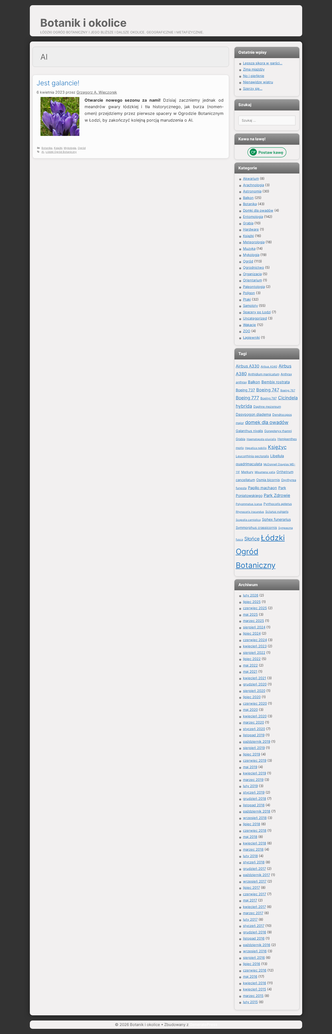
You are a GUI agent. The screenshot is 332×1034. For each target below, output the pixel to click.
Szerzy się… (252, 88)
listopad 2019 (254, 735)
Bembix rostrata (275, 382)
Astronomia (252, 191)
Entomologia (253, 216)
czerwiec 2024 (255, 640)
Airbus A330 (247, 366)
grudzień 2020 (255, 684)
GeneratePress (203, 1024)
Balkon (248, 198)
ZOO (246, 331)
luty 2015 (250, 1002)
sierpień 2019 (254, 748)
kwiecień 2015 (254, 989)
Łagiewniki (251, 337)
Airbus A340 (269, 366)
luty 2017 (250, 919)
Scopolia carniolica (248, 520)
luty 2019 (250, 786)
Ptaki (247, 299)
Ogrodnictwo (253, 267)
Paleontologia (254, 286)
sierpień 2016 (254, 957)
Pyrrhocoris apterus (278, 504)
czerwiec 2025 (255, 608)
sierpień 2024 (254, 627)
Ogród (82, 147)
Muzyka (249, 248)
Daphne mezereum (267, 406)
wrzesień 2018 (255, 818)
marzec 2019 (253, 780)
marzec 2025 (253, 621)
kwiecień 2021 (254, 678)
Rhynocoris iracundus (250, 511)
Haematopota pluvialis (261, 439)
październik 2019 (256, 741)
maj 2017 (250, 900)
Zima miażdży (254, 69)
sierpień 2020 (254, 691)
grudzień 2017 (254, 868)
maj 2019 (250, 767)
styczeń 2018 (254, 862)
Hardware (251, 229)
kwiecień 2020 (255, 716)
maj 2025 (250, 614)
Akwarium (251, 178)
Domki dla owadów (258, 210)
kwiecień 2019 (254, 773)
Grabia (248, 223)
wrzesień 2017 (254, 881)
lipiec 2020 (252, 697)
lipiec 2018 (251, 824)
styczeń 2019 (254, 792)
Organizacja (252, 274)
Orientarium (252, 280)
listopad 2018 (254, 805)
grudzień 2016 (254, 932)
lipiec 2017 (251, 887)
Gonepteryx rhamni (278, 431)
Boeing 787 (268, 398)
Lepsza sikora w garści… (262, 63)
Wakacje (249, 325)
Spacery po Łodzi (257, 312)
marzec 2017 (253, 913)
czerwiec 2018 (254, 830)
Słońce (252, 539)
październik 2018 (256, 811)
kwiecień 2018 (254, 843)
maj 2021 (250, 671)
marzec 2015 (253, 996)
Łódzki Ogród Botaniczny (61, 151)
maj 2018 (250, 837)
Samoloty (250, 305)
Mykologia (70, 147)
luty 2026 (250, 595)
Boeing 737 (245, 390)
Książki (58, 147)
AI (43, 151)
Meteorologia (254, 242)
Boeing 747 (267, 389)
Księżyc (277, 447)
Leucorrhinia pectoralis (252, 456)
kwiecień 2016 (254, 983)
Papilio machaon (262, 487)
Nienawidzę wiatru (258, 82)
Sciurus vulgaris (276, 511)
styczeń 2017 (253, 926)
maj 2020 (250, 709)
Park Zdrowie (277, 495)
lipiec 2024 (252, 633)
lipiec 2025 (252, 602)
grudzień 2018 (254, 798)
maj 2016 (250, 976)
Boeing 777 (247, 397)
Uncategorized (255, 318)
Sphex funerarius (276, 519)
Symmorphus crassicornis (256, 527)
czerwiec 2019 (254, 760)
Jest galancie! (58, 83)
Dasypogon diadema (253, 414)
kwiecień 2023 (255, 646)
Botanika (47, 147)
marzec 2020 (253, 722)
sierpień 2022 (254, 652)
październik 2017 (256, 875)
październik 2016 (256, 945)
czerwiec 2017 (254, 894)
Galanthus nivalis (249, 431)
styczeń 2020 (254, 729)
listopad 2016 (254, 938)
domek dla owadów (266, 422)
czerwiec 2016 (254, 970)
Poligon (249, 293)
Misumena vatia (265, 472)
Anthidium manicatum (263, 374)
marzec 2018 (253, 849)
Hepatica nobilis (256, 448)
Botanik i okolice (83, 22)
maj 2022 (250, 665)
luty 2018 (250, 856)
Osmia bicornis (268, 480)
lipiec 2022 (252, 659)
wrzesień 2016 (255, 951)
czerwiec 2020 (255, 703)
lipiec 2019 (251, 754)
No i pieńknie (253, 76)
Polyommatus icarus (249, 504)
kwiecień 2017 (254, 907)
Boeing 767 (287, 390)
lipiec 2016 (251, 964)
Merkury (247, 472)
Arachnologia (253, 185)
